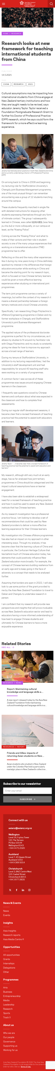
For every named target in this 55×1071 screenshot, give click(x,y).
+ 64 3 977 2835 (17, 879)
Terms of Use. (26, 1066)
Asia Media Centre (12, 939)
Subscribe (26, 799)
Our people (8, 1037)
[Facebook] (16, 890)
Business (7, 991)
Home (6, 34)
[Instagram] (29, 890)
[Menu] (3, 3)
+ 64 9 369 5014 (17, 862)
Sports (6, 1013)
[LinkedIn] (23, 890)
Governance (9, 1041)
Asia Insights (9, 930)
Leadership (8, 1004)
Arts (5, 987)
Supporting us (10, 1045)
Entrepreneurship (12, 996)
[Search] (51, 4)
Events (6, 915)
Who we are (9, 1033)
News (6, 911)
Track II (7, 1017)
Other (6, 972)
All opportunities (11, 955)
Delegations (9, 967)
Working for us (10, 1050)
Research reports (11, 935)
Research (16, 34)
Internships (8, 963)
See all (6, 647)
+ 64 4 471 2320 (17, 848)
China (6, 84)
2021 (30, 84)
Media (6, 1000)
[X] (10, 890)
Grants (6, 959)
